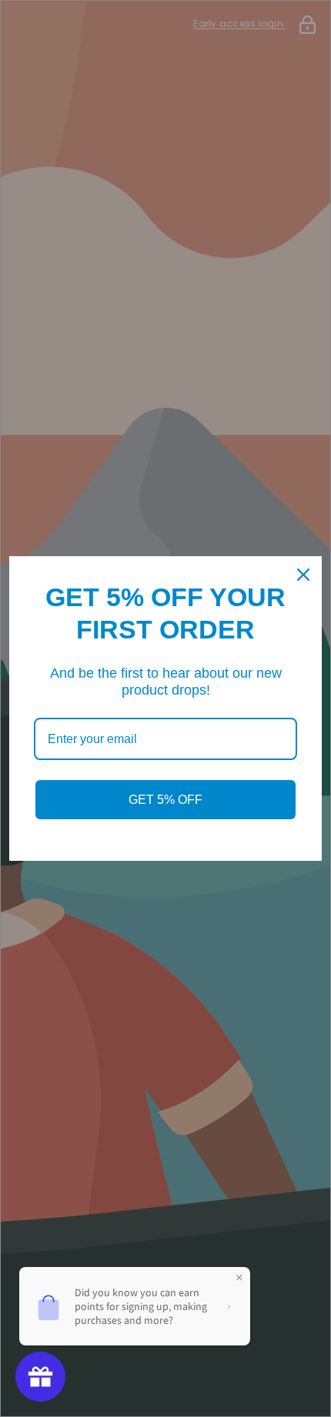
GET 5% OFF (165, 799)
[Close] (303, 574)
